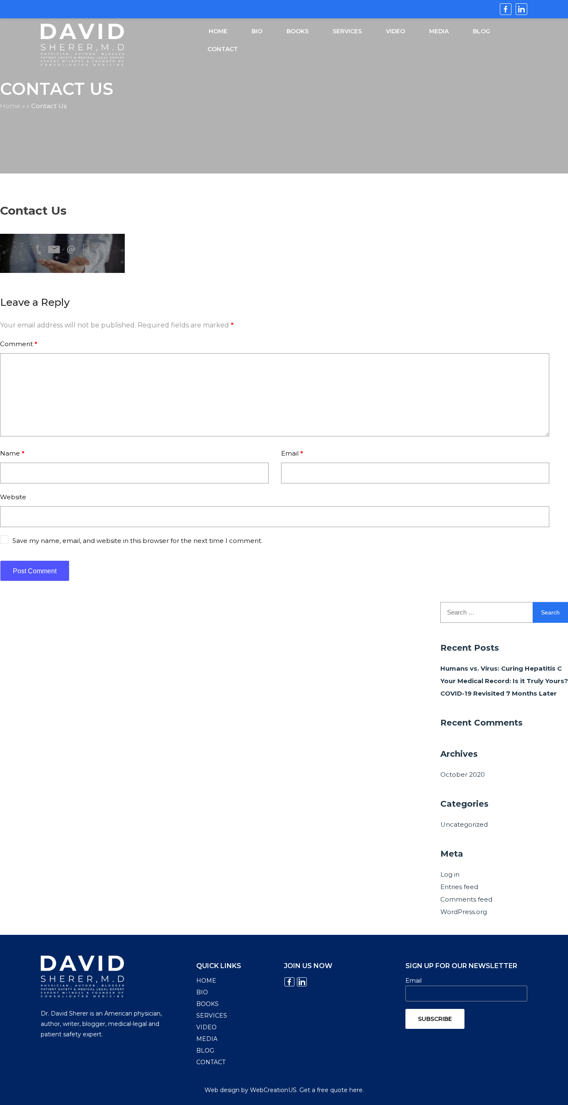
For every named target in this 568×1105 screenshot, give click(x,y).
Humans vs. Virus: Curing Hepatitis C (501, 668)
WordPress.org (463, 912)
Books (297, 31)
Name (12, 453)
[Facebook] (505, 9)
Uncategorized (464, 824)
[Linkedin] (521, 9)
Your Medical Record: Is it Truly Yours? (504, 681)
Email (292, 453)
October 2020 (462, 774)
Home (218, 31)
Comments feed (466, 899)
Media (439, 31)
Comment (18, 344)
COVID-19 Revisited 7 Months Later (498, 693)
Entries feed (459, 887)
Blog (481, 31)
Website (13, 497)
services (347, 31)
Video (395, 31)
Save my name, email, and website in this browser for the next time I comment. (137, 541)
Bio (257, 31)
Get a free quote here (331, 1090)
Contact (222, 49)
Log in (449, 874)
